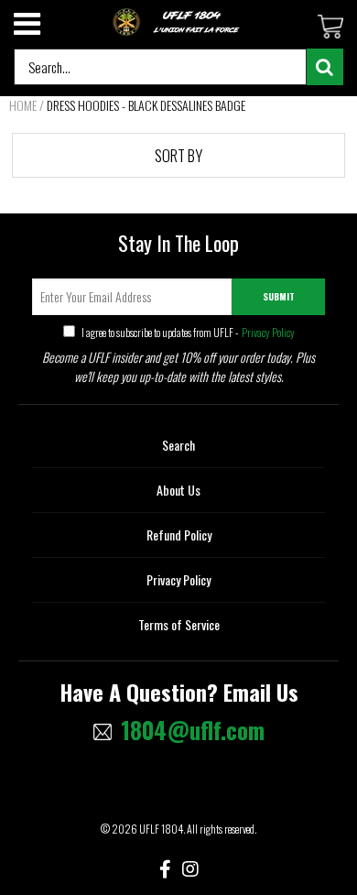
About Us (178, 489)
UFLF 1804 (161, 828)
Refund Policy (178, 534)
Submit (279, 296)
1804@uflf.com (193, 730)
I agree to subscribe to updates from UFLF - (187, 332)
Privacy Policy (267, 332)
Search (178, 444)
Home (23, 105)
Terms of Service (179, 624)
